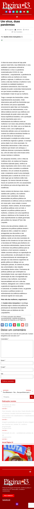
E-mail (3, 367)
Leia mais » (4, 408)
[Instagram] (10, 12)
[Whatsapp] (17, 12)
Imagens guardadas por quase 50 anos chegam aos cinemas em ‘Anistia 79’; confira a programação (18, 424)
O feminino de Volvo (8, 405)
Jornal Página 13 (7, 442)
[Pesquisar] (32, 397)
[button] (17, 16)
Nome (3, 360)
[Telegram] (20, 12)
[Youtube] (24, 12)
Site (2, 373)
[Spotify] (27, 12)
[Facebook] (6, 12)
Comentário (4, 339)
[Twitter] (13, 12)
